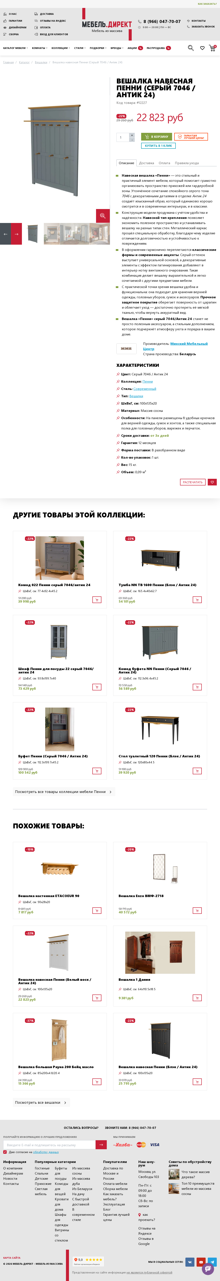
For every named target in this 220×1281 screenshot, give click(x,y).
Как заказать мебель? (113, 1196)
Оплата (45, 27)
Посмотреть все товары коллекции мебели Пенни (61, 791)
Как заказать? (207, 3)
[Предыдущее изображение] (6, 150)
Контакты (199, 20)
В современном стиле (83, 1214)
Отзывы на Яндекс (53, 20)
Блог (107, 1209)
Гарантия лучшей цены (116, 1217)
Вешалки (136, 396)
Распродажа (158, 48)
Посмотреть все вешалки (38, 1102)
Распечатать (193, 482)
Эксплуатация (114, 1204)
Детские (41, 1178)
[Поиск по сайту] (191, 48)
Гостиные (42, 1168)
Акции (135, 48)
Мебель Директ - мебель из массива (38, 1263)
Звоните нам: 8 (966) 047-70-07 (130, 1127)
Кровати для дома (62, 1204)
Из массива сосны (81, 1170)
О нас (13, 13)
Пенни (147, 381)
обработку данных (46, 1152)
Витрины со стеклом (62, 1235)
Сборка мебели (115, 1188)
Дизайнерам (17, 27)
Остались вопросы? (81, 1127)
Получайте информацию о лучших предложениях (40, 1137)
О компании (12, 1168)
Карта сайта (11, 1257)
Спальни (41, 1173)
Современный (144, 388)
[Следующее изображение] (103, 150)
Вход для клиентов (54, 34)
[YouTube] (201, 1262)
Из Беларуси (82, 1188)
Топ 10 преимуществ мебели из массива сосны (198, 1188)
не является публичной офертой (149, 1272)
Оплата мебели (115, 1183)
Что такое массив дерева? (196, 1174)
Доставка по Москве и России (113, 1173)
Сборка (14, 34)
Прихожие (43, 1183)
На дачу (78, 1194)
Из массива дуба (81, 1181)
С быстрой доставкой (80, 1201)
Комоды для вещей (61, 1188)
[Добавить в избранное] (212, 482)
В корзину (159, 137)
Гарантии (15, 20)
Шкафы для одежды (61, 1219)
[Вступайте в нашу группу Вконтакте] (189, 1262)
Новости (10, 1178)
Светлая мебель (41, 1191)
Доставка (47, 13)
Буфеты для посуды (61, 1173)
